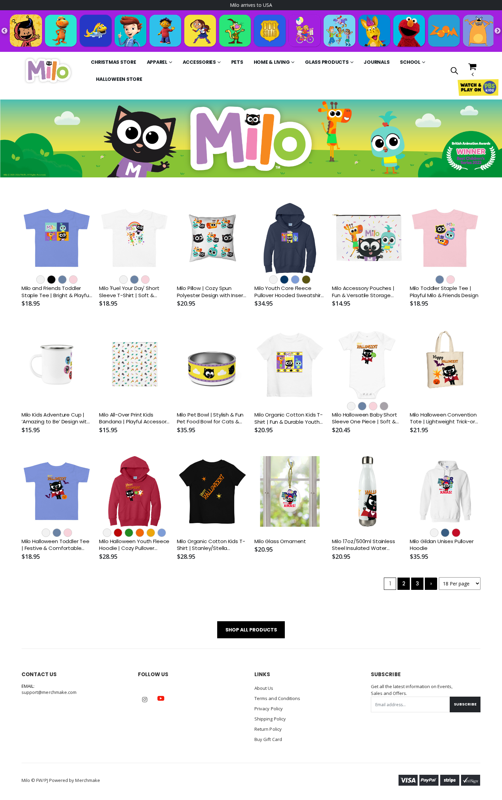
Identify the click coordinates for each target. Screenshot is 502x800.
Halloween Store (119, 79)
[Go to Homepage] (48, 70)
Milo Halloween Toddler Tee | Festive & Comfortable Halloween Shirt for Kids (55, 545)
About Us (264, 688)
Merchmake (87, 780)
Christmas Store (113, 62)
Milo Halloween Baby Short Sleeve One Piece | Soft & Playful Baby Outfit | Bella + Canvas (365, 418)
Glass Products (327, 62)
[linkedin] (177, 695)
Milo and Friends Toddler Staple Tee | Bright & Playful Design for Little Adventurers (57, 292)
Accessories (199, 62)
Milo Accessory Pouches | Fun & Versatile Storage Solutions (363, 292)
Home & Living (272, 62)
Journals (376, 62)
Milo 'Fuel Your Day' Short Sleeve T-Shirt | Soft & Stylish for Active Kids (129, 292)
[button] (454, 71)
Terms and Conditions (277, 698)
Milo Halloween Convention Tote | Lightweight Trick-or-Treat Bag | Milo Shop (444, 418)
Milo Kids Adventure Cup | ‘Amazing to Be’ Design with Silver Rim (56, 418)
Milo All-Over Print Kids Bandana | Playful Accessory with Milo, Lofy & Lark (134, 418)
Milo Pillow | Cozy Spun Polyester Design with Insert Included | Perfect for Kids (211, 292)
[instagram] (145, 700)
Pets (237, 62)
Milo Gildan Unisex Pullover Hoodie (442, 545)
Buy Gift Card (268, 739)
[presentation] (9, 138)
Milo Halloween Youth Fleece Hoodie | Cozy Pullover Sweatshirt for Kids (134, 545)
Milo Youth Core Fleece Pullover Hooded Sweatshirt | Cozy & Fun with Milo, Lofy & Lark (289, 292)
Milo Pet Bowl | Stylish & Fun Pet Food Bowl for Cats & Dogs (210, 418)
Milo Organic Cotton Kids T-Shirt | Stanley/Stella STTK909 (211, 545)
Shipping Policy (270, 719)
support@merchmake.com (49, 692)
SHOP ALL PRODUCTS (251, 629)
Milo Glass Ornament (280, 541)
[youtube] (161, 698)
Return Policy (268, 729)
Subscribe (465, 704)
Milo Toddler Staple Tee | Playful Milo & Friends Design (444, 292)
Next (497, 31)
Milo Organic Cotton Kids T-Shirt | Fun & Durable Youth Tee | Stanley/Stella (288, 418)
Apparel (157, 62)
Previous (4, 31)
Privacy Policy (268, 709)
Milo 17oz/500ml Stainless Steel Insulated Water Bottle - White (363, 545)
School (410, 62)
